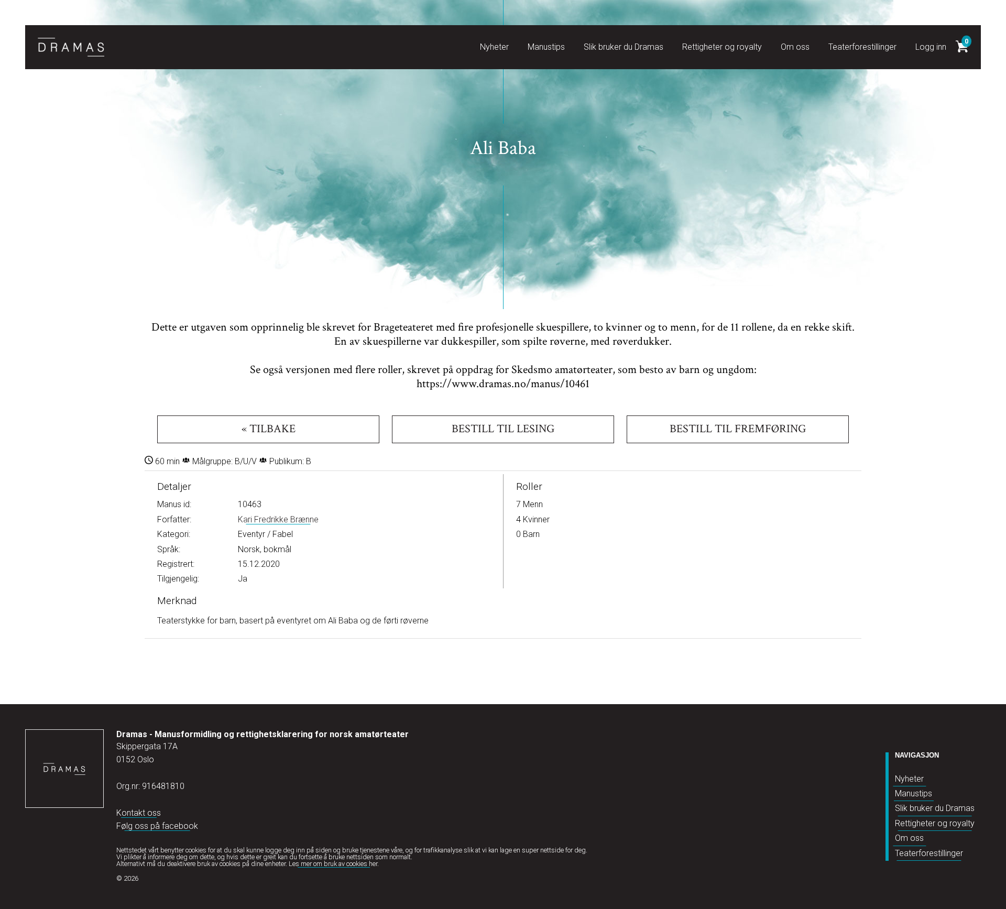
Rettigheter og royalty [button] (722, 47)
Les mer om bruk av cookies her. (334, 864)
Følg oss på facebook (157, 826)
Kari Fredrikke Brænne (278, 519)
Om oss (909, 838)
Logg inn (930, 47)
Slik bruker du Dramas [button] (623, 47)
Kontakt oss (138, 813)
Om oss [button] (795, 47)
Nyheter (909, 779)
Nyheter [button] (494, 47)
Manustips (913, 793)
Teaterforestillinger (929, 853)
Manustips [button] (546, 47)
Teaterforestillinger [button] (862, 47)
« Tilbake (269, 428)
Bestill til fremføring (738, 428)
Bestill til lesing (503, 428)
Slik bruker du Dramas (935, 808)
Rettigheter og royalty (935, 823)
